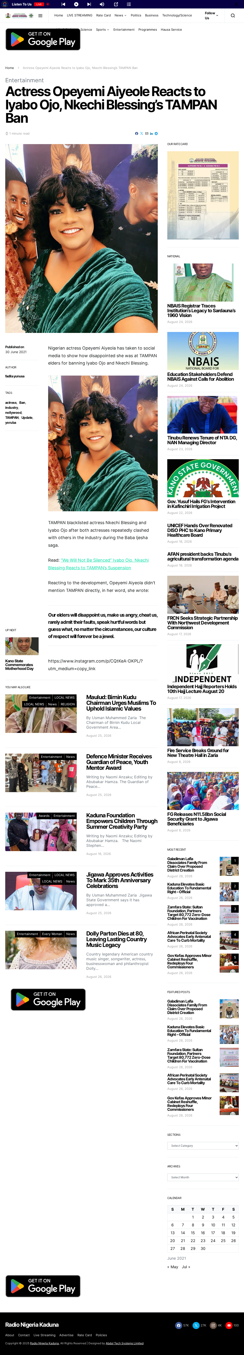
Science (86, 29)
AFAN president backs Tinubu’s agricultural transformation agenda (203, 556)
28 (182, 1248)
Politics (136, 15)
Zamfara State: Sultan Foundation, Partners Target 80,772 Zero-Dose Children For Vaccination (188, 913)
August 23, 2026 (179, 449)
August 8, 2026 (178, 762)
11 (223, 1225)
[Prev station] (89, 4)
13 (173, 1232)
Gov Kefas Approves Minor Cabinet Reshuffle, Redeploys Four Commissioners (189, 961)
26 (233, 1240)
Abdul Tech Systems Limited (124, 1343)
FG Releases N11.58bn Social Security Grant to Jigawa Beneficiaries (196, 819)
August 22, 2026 (179, 513)
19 (233, 1232)
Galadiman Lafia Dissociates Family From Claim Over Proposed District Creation (187, 864)
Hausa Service (171, 29)
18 (223, 1232)
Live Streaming (45, 1335)
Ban (22, 402)
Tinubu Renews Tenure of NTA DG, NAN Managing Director (202, 440)
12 (233, 1225)
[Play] (76, 4)
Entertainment (124, 29)
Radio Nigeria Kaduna (44, 1343)
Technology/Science (177, 15)
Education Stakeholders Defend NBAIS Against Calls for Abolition (200, 376)
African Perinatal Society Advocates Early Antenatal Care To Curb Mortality (189, 936)
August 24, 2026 (179, 322)
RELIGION (68, 704)
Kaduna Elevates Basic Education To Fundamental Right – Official (189, 888)
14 (183, 1232)
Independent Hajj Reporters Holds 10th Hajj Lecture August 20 (202, 689)
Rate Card (103, 15)
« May (172, 1266)
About (9, 1335)
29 (193, 1248)
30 (203, 1248)
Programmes (147, 29)
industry (11, 407)
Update (26, 417)
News (119, 15)
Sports (101, 29)
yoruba (10, 422)
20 (172, 1240)
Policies (101, 1335)
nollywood (13, 412)
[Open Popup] (116, 4)
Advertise (66, 1335)
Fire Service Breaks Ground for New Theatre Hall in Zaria (198, 753)
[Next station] (63, 4)
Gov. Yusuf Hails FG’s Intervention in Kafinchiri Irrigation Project (201, 504)
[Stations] (129, 4)
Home (58, 15)
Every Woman (52, 934)
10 (213, 1225)
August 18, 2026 (179, 541)
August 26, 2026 (179, 876)
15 (193, 1232)
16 (203, 1232)
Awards (44, 816)
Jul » (186, 1266)
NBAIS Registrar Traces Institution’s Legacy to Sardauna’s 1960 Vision (201, 310)
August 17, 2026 (179, 634)
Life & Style (64, 29)
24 (213, 1240)
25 (223, 1240)
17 (213, 1232)
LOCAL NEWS (65, 697)
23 (203, 1240)
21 (183, 1240)
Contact (24, 1335)
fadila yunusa (15, 376)
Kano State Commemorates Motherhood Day (19, 664)
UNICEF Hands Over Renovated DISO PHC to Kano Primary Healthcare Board (199, 530)
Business (151, 15)
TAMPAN (12, 417)
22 (193, 1240)
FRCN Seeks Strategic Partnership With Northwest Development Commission (202, 622)
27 (172, 1248)
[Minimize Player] (236, 4)
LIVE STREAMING (79, 15)
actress (10, 402)
